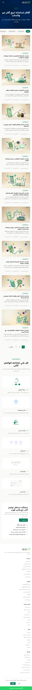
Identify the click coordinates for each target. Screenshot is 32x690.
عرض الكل (28, 577)
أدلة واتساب (21, 31)
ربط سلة (28, 622)
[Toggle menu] (3, 2)
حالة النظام (27, 645)
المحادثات (28, 561)
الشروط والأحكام (26, 665)
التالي (11, 347)
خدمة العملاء (27, 614)
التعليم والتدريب (26, 592)
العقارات (28, 594)
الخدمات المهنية (26, 597)
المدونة (28, 632)
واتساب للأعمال (26, 617)
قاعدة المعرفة (27, 637)
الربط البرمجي (27, 574)
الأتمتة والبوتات (27, 564)
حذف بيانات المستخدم (25, 672)
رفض (19, 683)
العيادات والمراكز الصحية (24, 589)
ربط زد (28, 625)
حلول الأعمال (27, 657)
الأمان (29, 642)
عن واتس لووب (26, 654)
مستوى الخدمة (26, 670)
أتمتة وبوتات (12, 31)
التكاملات (28, 571)
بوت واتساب (27, 607)
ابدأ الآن (24, 520)
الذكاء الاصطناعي (26, 566)
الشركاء (28, 660)
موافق (12, 683)
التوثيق (28, 640)
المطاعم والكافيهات (26, 587)
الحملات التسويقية (26, 569)
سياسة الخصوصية (26, 667)
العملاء (28, 647)
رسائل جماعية (27, 609)
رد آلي (29, 612)
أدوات (29, 619)
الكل (28, 31)
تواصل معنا (27, 662)
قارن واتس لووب (26, 634)
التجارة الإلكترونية (26, 584)
